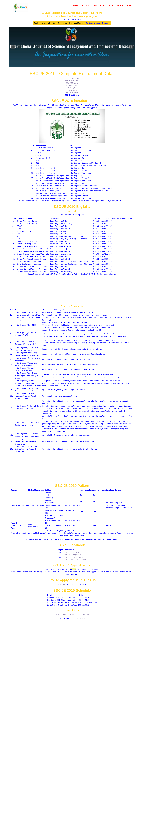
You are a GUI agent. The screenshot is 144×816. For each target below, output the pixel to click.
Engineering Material (42, 23)
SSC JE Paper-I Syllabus (73, 552)
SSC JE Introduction (72, 78)
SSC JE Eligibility (72, 83)
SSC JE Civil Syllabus (72, 555)
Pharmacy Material (76, 23)
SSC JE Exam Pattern (72, 85)
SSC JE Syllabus (72, 88)
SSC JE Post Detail (72, 81)
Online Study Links (59, 23)
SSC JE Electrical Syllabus (74, 557)
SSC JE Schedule (72, 92)
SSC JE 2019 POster (77, 618)
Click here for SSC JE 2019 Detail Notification (72, 614)
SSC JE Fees (72, 90)
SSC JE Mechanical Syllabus (75, 560)
